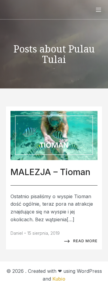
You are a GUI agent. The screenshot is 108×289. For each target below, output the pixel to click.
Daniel (16, 233)
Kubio (58, 279)
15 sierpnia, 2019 (43, 233)
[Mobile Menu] (98, 9)
